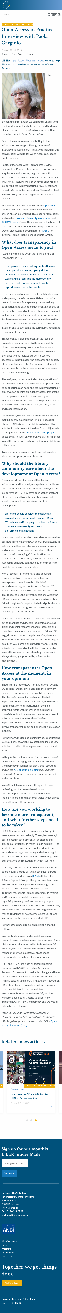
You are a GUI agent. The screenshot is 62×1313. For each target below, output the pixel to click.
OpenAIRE (49, 205)
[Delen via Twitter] (49, 14)
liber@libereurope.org (17, 1215)
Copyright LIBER (11, 1302)
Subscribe (9, 1173)
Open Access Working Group (27, 60)
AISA (4, 226)
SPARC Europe (10, 222)
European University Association (32, 218)
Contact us (7, 1256)
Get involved (8, 1252)
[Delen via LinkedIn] (52, 14)
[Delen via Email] (55, 14)
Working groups (9, 1241)
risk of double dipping (26, 769)
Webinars (6, 1249)
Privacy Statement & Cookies (18, 1298)
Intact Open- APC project (41, 432)
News (7, 14)
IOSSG (46, 230)
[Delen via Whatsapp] (59, 14)
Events (5, 1245)
